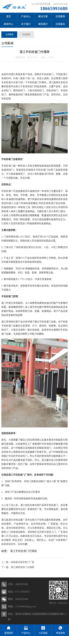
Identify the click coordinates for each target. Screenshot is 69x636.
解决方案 (43, 16)
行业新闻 (26, 34)
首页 (8, 16)
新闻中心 (8, 24)
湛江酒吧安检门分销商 (22, 567)
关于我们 (25, 24)
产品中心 (25, 16)
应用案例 (60, 16)
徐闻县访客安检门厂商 (22, 562)
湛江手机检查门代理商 (23, 551)
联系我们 (43, 24)
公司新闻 (9, 34)
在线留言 (60, 24)
